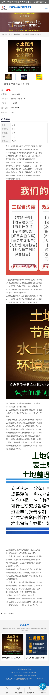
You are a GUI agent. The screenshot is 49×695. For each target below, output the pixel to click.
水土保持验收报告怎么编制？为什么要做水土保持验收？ (21, 658)
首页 (10, 34)
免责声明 (25, 679)
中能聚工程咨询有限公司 (20, 675)
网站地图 (40, 679)
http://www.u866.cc (7, 613)
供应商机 (17, 34)
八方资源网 (18, 679)
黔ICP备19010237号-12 (31, 672)
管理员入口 (33, 679)
